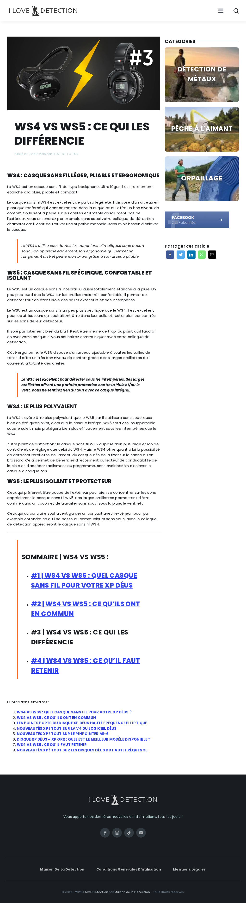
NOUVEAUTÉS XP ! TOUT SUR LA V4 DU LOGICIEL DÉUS (67, 728)
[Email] (212, 254)
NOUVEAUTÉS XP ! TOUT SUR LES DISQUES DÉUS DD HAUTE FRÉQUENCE (82, 750)
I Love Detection (95, 892)
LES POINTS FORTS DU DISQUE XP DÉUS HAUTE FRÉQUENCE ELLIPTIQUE (82, 722)
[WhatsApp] (202, 254)
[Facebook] (170, 254)
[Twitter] (180, 254)
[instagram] (117, 833)
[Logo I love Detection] (43, 6)
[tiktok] (129, 833)
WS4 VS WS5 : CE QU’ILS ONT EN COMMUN (56, 717)
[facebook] (197, 213)
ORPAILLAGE (201, 178)
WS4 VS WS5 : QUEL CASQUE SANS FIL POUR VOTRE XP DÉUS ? (74, 712)
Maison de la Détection (132, 892)
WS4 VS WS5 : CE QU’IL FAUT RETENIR (52, 744)
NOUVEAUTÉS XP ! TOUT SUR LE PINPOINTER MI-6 (63, 733)
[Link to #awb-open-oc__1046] (236, 10)
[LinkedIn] (191, 254)
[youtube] (141, 833)
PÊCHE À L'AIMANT (202, 128)
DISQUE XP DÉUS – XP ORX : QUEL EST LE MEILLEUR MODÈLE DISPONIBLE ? (83, 739)
